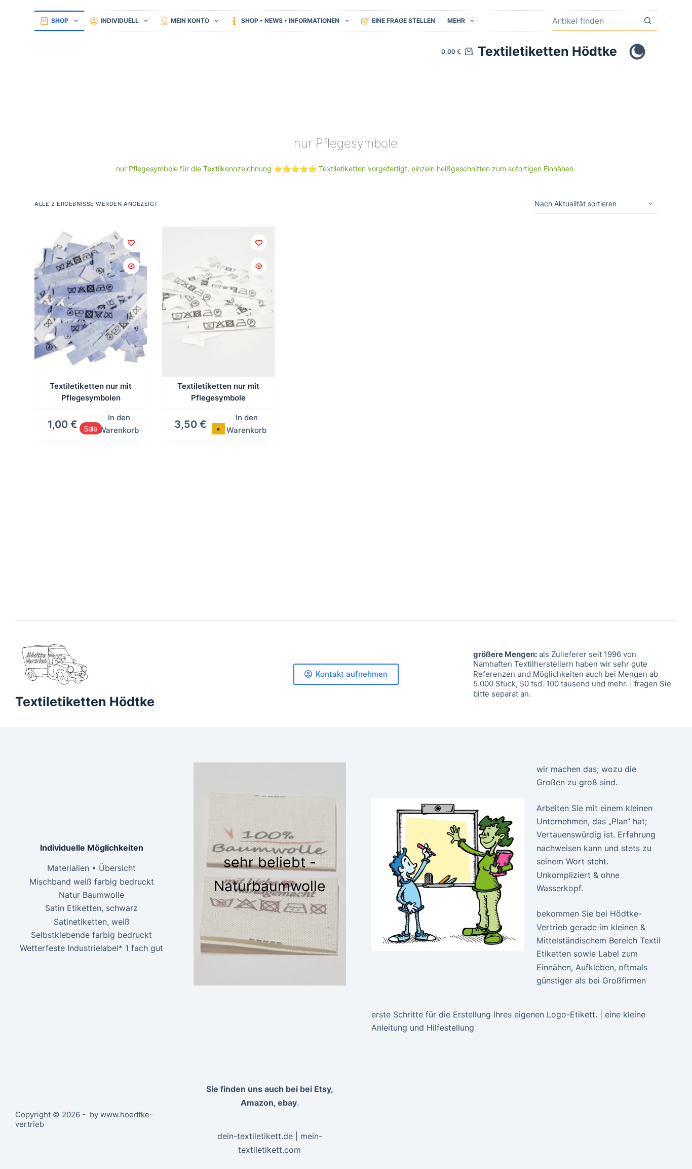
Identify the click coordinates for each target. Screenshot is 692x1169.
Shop (59, 20)
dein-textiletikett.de (255, 1136)
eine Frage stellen (403, 20)
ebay (287, 1103)
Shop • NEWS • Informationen (290, 20)
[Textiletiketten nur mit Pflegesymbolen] (90, 302)
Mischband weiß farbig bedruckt (91, 881)
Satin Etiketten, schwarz (91, 908)
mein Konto (190, 20)
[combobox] (595, 21)
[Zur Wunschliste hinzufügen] (131, 242)
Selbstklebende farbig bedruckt (91, 935)
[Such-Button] (648, 20)
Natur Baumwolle (91, 895)
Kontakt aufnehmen (352, 674)
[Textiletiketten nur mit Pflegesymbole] (218, 302)
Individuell (120, 20)
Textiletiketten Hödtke (547, 51)
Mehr (456, 20)
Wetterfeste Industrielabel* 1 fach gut (91, 948)
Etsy (322, 1089)
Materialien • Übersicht (91, 868)
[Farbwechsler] (637, 52)
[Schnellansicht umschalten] (131, 266)
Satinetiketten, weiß (92, 922)
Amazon (257, 1103)
